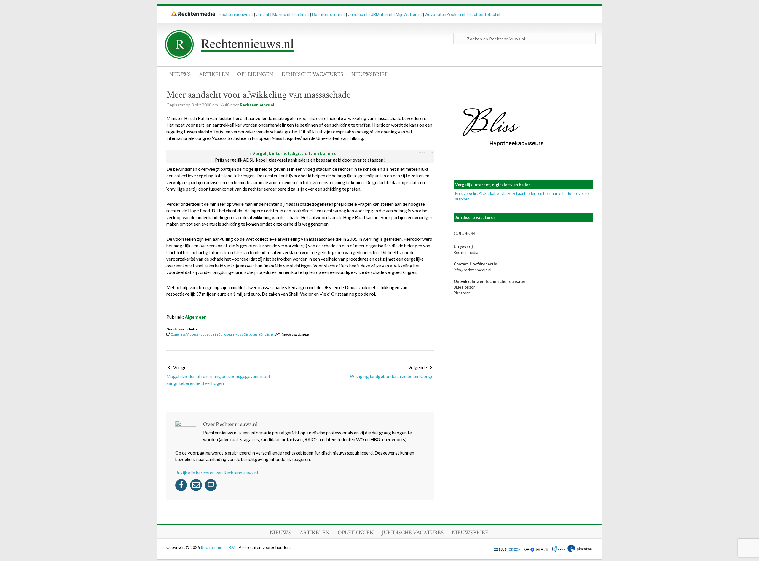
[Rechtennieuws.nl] (229, 57)
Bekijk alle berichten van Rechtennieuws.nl (216, 472)
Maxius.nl (281, 14)
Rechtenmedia (466, 252)
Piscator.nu (463, 293)
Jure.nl (262, 14)
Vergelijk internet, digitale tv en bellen (292, 153)
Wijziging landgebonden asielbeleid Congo (392, 376)
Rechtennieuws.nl (236, 14)
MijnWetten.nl (409, 14)
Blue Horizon (465, 287)
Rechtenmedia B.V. (218, 547)
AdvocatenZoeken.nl (445, 14)
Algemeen (196, 317)
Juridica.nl (357, 14)
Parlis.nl (301, 14)
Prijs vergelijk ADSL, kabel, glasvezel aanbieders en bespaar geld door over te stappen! (300, 159)
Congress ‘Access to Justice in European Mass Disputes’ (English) (221, 334)
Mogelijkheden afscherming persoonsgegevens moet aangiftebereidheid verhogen (218, 380)
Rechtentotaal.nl (484, 14)
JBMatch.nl (381, 14)
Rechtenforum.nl (328, 14)
